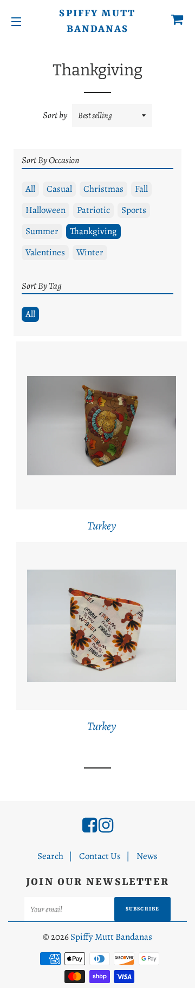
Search (50, 856)
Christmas (103, 189)
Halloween (45, 210)
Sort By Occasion (50, 160)
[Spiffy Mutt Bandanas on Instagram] (106, 825)
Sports (133, 210)
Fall (141, 189)
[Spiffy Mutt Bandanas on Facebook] (89, 825)
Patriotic (93, 210)
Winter (89, 252)
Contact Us (100, 856)
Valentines (45, 252)
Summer (41, 231)
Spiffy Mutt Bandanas (97, 21)
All (30, 189)
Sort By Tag (42, 286)
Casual (59, 189)
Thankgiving (93, 231)
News (147, 856)
